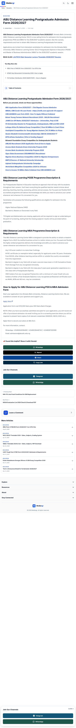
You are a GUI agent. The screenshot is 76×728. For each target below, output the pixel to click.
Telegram (39, 376)
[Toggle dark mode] (68, 3)
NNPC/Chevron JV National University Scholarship (24, 160)
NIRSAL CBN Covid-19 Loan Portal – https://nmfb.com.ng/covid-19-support (33, 111)
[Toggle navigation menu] (72, 3)
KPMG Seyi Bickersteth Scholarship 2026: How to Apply (25, 73)
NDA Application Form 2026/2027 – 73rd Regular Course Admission (31, 107)
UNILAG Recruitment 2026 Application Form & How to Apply (28, 144)
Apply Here (8, 301)
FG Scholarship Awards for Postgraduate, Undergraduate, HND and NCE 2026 (34, 124)
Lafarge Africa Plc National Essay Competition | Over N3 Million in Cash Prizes (34, 127)
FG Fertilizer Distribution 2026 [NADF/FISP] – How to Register (26, 78)
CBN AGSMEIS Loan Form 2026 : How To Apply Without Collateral (30, 114)
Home (3, 8)
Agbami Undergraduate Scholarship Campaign (23, 163)
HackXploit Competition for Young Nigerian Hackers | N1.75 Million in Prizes (33, 130)
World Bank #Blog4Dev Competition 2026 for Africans (25, 167)
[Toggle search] (64, 3)
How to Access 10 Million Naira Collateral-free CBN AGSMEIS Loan (30, 170)
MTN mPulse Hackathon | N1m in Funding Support (24, 137)
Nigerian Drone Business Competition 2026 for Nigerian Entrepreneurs (32, 157)
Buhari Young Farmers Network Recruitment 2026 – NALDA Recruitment (32, 117)
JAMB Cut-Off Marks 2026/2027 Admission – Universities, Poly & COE (31, 121)
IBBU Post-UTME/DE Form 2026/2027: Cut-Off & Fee (24, 68)
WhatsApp (39, 382)
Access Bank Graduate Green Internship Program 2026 (26, 147)
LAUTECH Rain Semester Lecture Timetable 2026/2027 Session (37, 57)
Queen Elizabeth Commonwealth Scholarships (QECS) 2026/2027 (31, 134)
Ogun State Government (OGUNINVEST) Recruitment (25, 153)
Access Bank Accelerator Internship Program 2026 (24, 150)
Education (9, 8)
